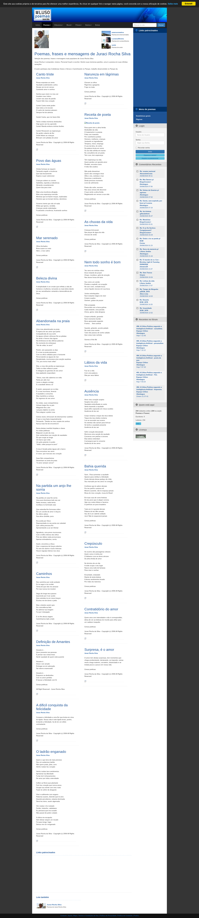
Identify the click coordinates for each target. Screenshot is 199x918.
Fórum (78, 25)
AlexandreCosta (146, 174)
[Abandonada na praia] (37, 474)
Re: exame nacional (147, 171)
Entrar (97, 25)
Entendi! (189, 3)
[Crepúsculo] (85, 598)
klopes (142, 275)
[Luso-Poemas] (49, 15)
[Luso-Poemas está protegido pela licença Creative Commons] (141, 436)
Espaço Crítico (142, 331)
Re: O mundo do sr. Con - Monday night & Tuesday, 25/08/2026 (150, 262)
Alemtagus (144, 184)
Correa (142, 243)
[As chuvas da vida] (85, 251)
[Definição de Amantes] (37, 694)
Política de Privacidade (108, 916)
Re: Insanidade (146, 308)
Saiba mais (173, 3)
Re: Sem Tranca (146, 273)
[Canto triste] (37, 149)
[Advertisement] (59, 874)
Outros (88, 25)
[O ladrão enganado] (37, 841)
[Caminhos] (37, 631)
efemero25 (144, 267)
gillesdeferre (145, 214)
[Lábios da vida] (85, 380)
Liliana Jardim (145, 283)
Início (38, 25)
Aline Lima (144, 294)
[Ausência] (85, 455)
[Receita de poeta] (85, 211)
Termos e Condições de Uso (88, 916)
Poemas (46, 25)
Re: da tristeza (145, 211)
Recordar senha (144, 148)
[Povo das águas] (37, 227)
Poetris (136, 916)
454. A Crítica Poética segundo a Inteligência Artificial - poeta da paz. (149, 358)
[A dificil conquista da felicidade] (37, 740)
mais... (138, 423)
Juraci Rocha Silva (43, 78)
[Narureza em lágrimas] (85, 103)
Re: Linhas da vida (147, 281)
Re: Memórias (145, 220)
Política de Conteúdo (124, 916)
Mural (69, 25)
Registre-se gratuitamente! (150, 158)
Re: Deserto (144, 300)
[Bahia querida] (85, 532)
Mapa (75, 916)
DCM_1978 (144, 302)
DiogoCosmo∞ (145, 222)
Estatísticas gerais (143, 116)
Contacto (63, 916)
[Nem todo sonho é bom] (85, 351)
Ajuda (70, 916)
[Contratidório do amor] (85, 638)
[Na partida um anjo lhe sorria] (37, 562)
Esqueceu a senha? (150, 155)
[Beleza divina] (37, 310)
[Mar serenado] (37, 267)
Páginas (139, 119)
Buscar (161, 25)
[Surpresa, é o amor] (85, 681)
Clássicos (58, 25)
